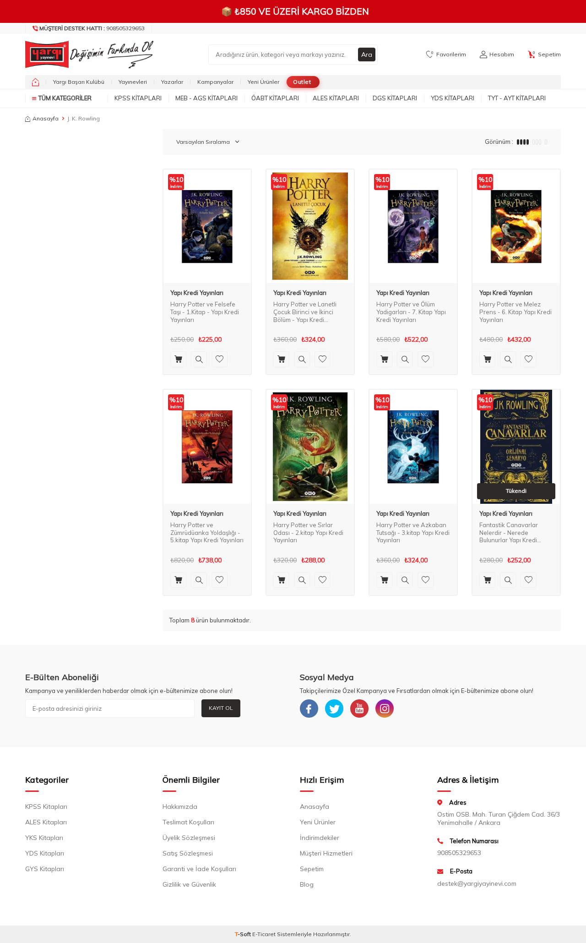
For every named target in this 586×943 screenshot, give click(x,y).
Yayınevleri (133, 81)
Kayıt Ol (221, 707)
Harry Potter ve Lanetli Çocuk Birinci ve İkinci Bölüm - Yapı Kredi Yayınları (304, 312)
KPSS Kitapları (138, 98)
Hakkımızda (180, 806)
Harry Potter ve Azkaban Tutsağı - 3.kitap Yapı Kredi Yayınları (413, 532)
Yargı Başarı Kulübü (78, 81)
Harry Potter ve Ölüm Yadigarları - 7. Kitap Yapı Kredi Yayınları (411, 311)
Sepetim (312, 869)
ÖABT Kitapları (275, 98)
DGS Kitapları (395, 98)
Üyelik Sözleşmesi (189, 838)
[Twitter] (334, 708)
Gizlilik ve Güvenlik (189, 884)
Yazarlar (172, 81)
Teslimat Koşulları (188, 822)
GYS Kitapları (44, 869)
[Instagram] (384, 708)
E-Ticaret (264, 934)
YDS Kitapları (452, 98)
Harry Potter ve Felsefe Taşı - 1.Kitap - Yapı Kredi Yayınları (204, 311)
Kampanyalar (215, 81)
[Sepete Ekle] (178, 359)
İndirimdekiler (319, 838)
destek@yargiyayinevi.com (476, 883)
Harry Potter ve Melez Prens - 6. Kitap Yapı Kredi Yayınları (515, 311)
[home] (35, 82)
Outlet (302, 81)
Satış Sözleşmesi (188, 853)
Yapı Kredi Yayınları (196, 293)
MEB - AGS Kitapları (206, 98)
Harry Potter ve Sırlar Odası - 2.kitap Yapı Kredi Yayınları (308, 532)
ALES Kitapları (336, 98)
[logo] (87, 54)
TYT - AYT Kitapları (517, 98)
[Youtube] (359, 708)
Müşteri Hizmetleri (326, 853)
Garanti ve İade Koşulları (199, 869)
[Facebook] (309, 708)
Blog (307, 884)
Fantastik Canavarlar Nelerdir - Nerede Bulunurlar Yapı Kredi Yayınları (508, 533)
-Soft (243, 934)
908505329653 (92, 28)
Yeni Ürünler (263, 81)
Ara (366, 54)
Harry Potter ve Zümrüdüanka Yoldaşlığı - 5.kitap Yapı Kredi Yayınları (207, 532)
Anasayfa (46, 118)
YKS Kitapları (44, 838)
